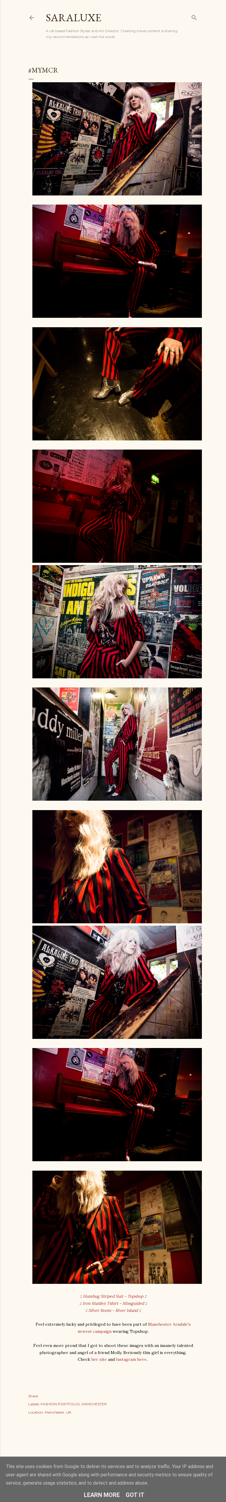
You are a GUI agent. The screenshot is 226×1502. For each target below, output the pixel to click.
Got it (135, 1494)
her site (99, 1359)
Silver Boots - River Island (113, 1310)
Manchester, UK (58, 1412)
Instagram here (131, 1359)
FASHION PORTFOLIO (60, 1404)
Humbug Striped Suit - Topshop (113, 1296)
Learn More (102, 1494)
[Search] (194, 16)
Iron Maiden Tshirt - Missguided (113, 1303)
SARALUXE (73, 17)
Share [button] (33, 1396)
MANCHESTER (94, 1404)
